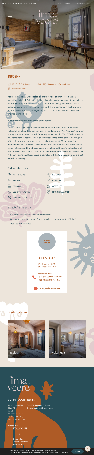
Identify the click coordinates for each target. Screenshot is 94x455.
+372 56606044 (45, 276)
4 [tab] (49, 64)
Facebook (14, 434)
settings (65, 452)
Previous (6, 34)
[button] (47, 241)
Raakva (14, 352)
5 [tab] (51, 64)
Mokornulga (58, 352)
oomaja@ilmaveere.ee (49, 288)
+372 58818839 (45, 280)
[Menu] (10, 17)
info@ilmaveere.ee (84, 3)
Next (87, 34)
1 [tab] (43, 64)
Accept (77, 451)
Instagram (19, 434)
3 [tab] (47, 64)
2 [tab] (45, 64)
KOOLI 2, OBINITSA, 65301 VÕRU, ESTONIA (19, 3)
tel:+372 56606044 (65, 3)
